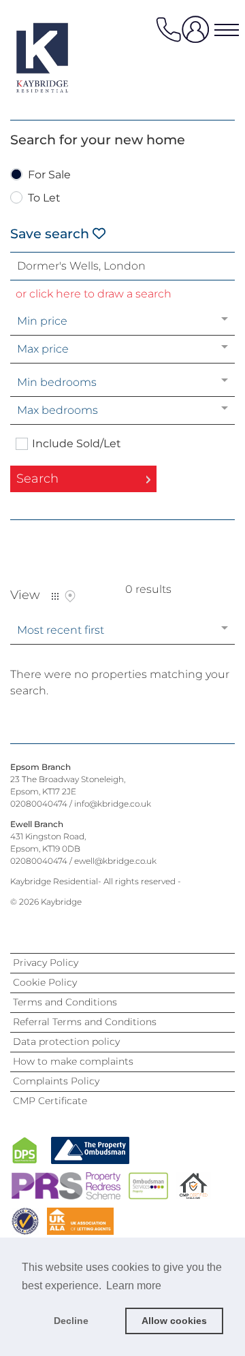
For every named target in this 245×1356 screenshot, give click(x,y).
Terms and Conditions (65, 1002)
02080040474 (38, 803)
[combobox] (122, 266)
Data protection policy (66, 1041)
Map (70, 596)
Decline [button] (71, 1320)
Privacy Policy (45, 962)
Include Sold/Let (76, 443)
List (55, 596)
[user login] (198, 34)
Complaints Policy (56, 1081)
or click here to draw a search (94, 293)
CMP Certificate (50, 1101)
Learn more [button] (133, 1285)
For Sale (49, 175)
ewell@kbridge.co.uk (115, 861)
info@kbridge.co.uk (112, 803)
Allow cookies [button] (174, 1320)
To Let (44, 198)
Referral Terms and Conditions (85, 1022)
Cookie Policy (45, 982)
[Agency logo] (64, 57)
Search (37, 478)
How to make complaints (73, 1061)
